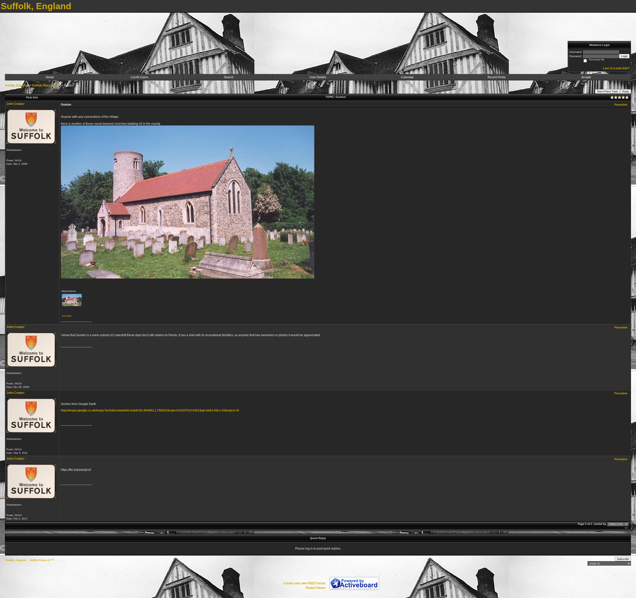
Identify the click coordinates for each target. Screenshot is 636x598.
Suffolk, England (16, 85)
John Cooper (15, 104)
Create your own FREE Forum (304, 583)
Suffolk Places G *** (46, 85)
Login (624, 56)
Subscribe (623, 559)
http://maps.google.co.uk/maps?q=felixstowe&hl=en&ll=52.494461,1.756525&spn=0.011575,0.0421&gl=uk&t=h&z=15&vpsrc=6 (150, 410)
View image (66, 316)
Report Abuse (315, 588)
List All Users (139, 77)
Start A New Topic (607, 91)
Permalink (620, 104)
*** (626, 528)
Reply (625, 91)
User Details (318, 77)
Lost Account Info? (616, 68)
